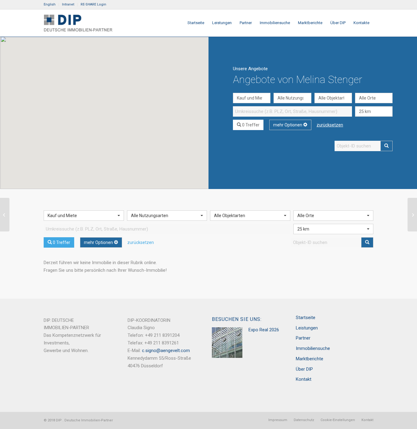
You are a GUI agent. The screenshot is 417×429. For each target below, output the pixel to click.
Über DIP (304, 369)
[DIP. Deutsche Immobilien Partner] (78, 23)
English (50, 4)
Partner (303, 338)
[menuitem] (51, 4)
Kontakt (303, 379)
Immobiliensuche (313, 348)
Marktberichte (309, 359)
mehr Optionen (288, 124)
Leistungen (307, 328)
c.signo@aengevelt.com (166, 350)
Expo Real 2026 (263, 330)
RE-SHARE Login (93, 4)
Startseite (305, 317)
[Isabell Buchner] (412, 214)
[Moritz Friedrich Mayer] (4, 214)
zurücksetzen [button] (330, 124)
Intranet (68, 4)
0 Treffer (250, 124)
